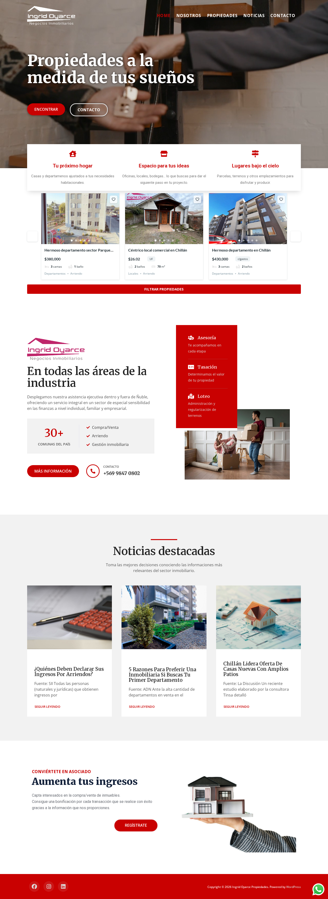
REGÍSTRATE (136, 825)
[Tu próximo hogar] (72, 153)
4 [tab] (85, 240)
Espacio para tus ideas (164, 166)
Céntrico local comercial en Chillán (157, 250)
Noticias (254, 15)
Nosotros (188, 15)
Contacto (282, 15)
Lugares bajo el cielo (255, 166)
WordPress (293, 887)
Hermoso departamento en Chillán (241, 250)
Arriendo (76, 273)
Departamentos (55, 273)
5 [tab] (89, 240)
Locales (133, 273)
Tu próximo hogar (73, 166)
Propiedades (222, 15)
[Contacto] (93, 471)
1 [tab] (72, 240)
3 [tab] (80, 240)
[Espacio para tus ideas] (164, 153)
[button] (47, 706)
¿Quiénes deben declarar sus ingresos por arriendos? (69, 671)
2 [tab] (76, 240)
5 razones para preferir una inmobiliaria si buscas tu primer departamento (162, 674)
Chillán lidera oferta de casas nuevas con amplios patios (255, 669)
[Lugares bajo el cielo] (255, 153)
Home (163, 15)
